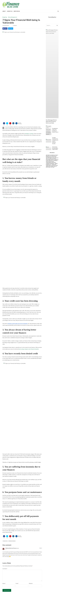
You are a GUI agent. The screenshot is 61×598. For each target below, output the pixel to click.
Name (4, 583)
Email (17, 583)
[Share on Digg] (16, 124)
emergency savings (29, 133)
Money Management (12, 17)
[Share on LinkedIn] (13, 124)
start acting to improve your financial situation (29, 349)
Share (5, 28)
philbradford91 (6, 25)
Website (31, 583)
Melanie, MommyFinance (11, 548)
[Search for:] (52, 25)
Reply (41, 548)
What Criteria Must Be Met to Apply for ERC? (55, 148)
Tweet (11, 28)
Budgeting (5, 17)
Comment (5, 568)
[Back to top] (57, 594)
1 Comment (15, 25)
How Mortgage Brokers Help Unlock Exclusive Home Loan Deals (51, 121)
